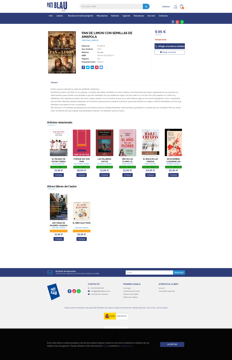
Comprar (58, 175)
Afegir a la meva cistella (171, 46)
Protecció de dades (130, 294)
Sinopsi (54, 82)
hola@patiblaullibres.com (100, 291)
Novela (100, 52)
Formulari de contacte (99, 294)
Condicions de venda (131, 291)
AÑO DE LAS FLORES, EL (127, 160)
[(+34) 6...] (182, 22)
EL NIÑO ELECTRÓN (81, 223)
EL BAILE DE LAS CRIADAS (150, 160)
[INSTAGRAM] (177, 22)
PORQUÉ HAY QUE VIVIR (82, 160)
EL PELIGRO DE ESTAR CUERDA (59, 160)
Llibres (59, 16)
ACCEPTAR (172, 344)
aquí (105, 346)
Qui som (162, 288)
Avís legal (127, 288)
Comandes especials (167, 291)
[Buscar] (146, 6)
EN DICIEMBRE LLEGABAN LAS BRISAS (173, 160)
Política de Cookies (130, 297)
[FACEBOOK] (173, 22)
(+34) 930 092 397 (97, 288)
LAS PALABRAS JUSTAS (104, 160)
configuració (126, 346)
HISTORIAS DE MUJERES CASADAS (58, 224)
